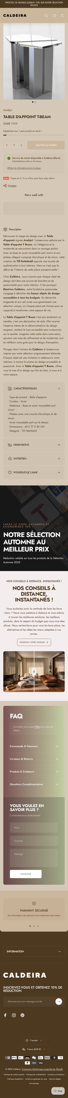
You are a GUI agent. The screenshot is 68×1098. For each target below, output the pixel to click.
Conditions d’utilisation (56, 1074)
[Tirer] (34, 671)
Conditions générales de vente (36, 1079)
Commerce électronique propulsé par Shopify (42, 1069)
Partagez (12, 185)
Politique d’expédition (15, 1079)
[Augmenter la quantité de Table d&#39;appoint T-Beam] (21, 145)
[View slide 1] (30, 926)
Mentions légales (55, 1079)
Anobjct (7, 110)
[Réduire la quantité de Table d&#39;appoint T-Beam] (6, 145)
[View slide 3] (38, 926)
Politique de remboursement (14, 1074)
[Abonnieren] (58, 1001)
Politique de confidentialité (36, 1074)
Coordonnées (34, 1083)
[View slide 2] (34, 926)
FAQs (37, 726)
